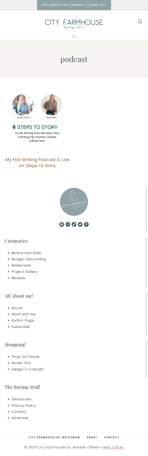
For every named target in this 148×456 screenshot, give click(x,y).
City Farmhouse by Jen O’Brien (54, 437)
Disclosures (21, 399)
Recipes (18, 277)
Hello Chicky (113, 447)
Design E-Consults (28, 369)
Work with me (23, 314)
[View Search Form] (139, 21)
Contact (19, 411)
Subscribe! (21, 326)
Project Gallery (25, 271)
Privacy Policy (24, 405)
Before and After (27, 253)
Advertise (20, 417)
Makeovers (21, 265)
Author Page (23, 320)
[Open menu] (74, 36)
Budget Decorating (29, 259)
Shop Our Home (26, 356)
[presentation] (37, 120)
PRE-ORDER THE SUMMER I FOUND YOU (74, 5)
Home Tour (21, 362)
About (17, 308)
